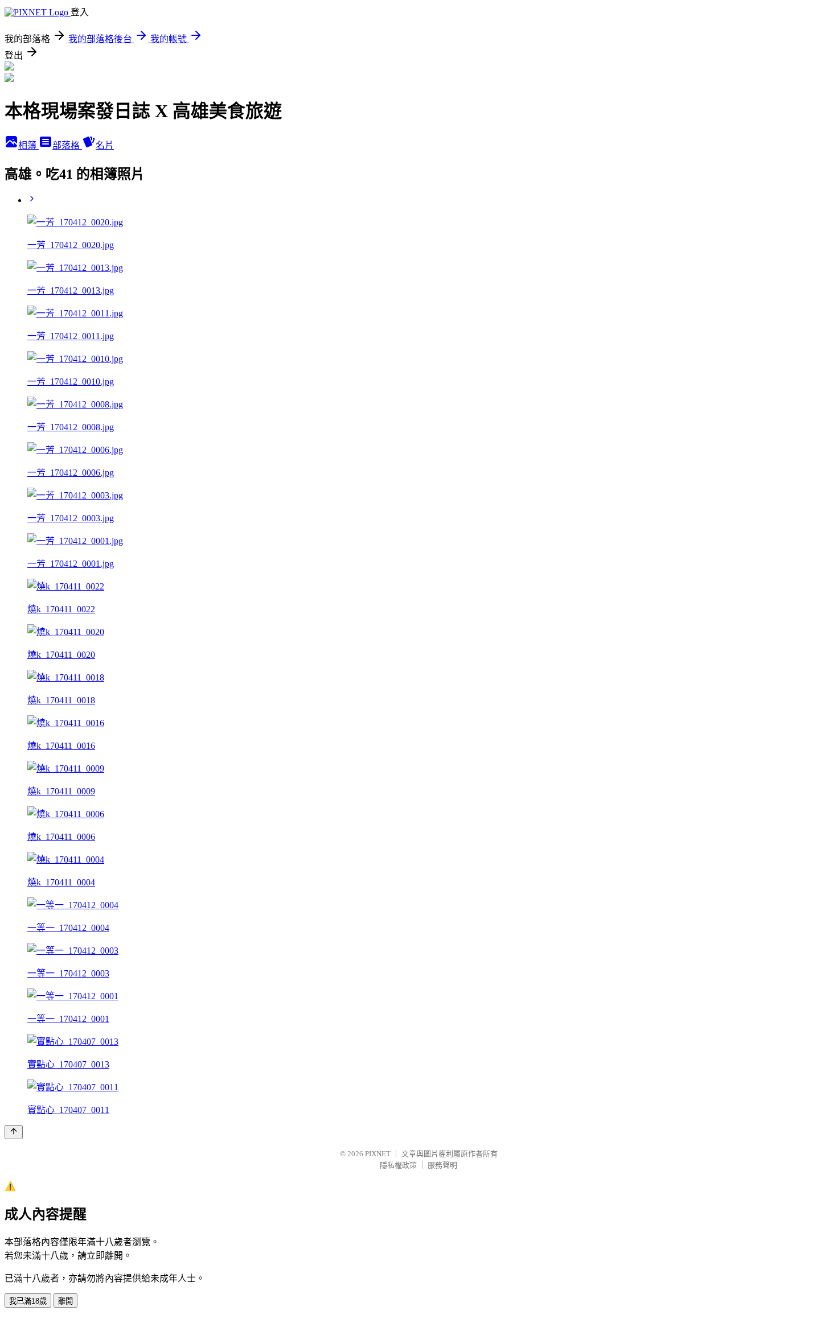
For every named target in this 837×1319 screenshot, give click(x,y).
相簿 (28, 145)
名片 (105, 145)
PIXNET (378, 1153)
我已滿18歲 (28, 1301)
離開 (65, 1301)
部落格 (67, 145)
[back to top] (14, 1132)
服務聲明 (442, 1165)
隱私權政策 (398, 1165)
